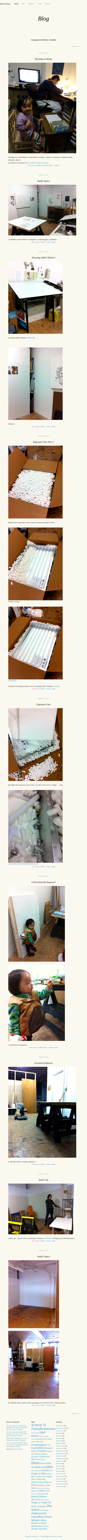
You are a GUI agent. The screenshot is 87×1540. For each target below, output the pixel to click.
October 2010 (60, 1486)
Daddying (39, 165)
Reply (56, 165)
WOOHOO (12, 681)
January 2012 (60, 1448)
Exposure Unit (43, 704)
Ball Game (38, 1434)
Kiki (50, 1467)
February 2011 (60, 1476)
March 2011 (59, 1474)
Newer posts (76, 46)
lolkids (49, 1474)
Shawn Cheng (5, 3)
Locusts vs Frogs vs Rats (41, 1472)
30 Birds (36, 1425)
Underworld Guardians (38, 1515)
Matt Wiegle (47, 1476)
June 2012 (59, 1436)
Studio (46, 165)
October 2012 (60, 1425)
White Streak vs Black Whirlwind (38, 1523)
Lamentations (35, 1471)
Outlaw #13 (35, 1491)
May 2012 (59, 1438)
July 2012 (58, 1433)
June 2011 (59, 1466)
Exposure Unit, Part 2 (43, 442)
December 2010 (60, 1481)
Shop (40, 4)
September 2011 (60, 1458)
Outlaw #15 (34, 1494)
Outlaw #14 (44, 1490)
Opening (47, 1488)
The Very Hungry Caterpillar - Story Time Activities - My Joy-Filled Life (16, 1443)
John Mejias (47, 1238)
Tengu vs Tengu (39, 1502)
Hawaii (43, 1463)
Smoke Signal (44, 1500)
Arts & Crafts (35, 1433)
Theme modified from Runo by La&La (51, 1536)
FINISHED (41, 1451)
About (47, 4)
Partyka (41, 1494)
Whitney (45, 1526)
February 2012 (60, 1446)
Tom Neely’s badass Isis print (37, 163)
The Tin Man (44, 1510)
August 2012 (59, 1430)
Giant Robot (41, 1459)
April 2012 (59, 1441)
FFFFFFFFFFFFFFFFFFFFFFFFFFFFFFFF (22, 864)
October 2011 (60, 1456)
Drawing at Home (43, 59)
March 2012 (59, 1443)
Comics (31, 4)
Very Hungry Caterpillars (15, 1429)
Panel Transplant (18, 1449)
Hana (51, 165)
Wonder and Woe (39, 1528)
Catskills (39, 1439)
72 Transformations (43, 1427)
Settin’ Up (43, 1180)
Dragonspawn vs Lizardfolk (40, 1446)
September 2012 (60, 1428)
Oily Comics (40, 1488)
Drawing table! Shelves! (43, 257)
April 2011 (59, 1471)
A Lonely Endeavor (43, 1063)
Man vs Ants (36, 1476)
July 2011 (58, 1463)
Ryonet (55, 686)
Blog (16, 4)
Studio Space (43, 181)
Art (23, 4)
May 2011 (59, 1468)
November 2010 (60, 1484)
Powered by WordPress (31, 1536)
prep (46, 1493)
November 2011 (60, 1453)
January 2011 (60, 1479)
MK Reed (30, 338)
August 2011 (59, 1461)
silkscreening (36, 1500)
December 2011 (60, 1451)
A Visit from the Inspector (43, 882)
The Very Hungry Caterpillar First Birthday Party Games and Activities (16, 1426)
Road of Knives (39, 1496)
